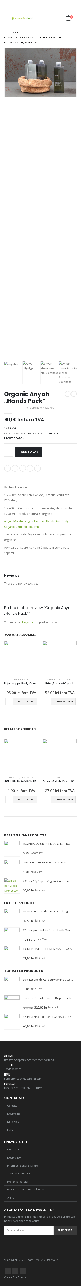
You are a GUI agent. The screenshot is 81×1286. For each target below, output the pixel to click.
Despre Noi (14, 1157)
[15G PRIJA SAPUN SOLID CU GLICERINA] (12, 849)
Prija (22, 777)
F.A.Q (10, 1130)
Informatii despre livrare (22, 1165)
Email (37, 468)
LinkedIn (22, 468)
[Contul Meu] (48, 18)
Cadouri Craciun (31, 433)
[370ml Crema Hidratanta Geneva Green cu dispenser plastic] (12, 1022)
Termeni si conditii (18, 1173)
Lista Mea (13, 1121)
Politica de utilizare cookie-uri (25, 1189)
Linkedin (23, 1271)
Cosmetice (51, 433)
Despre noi (14, 1114)
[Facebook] (68, 4)
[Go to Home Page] (5, 32)
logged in (28, 622)
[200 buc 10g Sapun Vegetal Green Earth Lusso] (12, 886)
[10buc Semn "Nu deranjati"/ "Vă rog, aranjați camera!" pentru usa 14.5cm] (12, 916)
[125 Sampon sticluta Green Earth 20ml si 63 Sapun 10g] (12, 935)
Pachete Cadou (14, 438)
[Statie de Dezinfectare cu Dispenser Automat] (12, 1003)
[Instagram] (74, 4)
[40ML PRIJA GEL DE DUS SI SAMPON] (12, 867)
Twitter (15, 468)
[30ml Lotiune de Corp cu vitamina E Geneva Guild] (12, 984)
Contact (12, 1105)
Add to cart (30, 452)
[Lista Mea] (58, 18)
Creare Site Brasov (15, 1277)
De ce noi (13, 1149)
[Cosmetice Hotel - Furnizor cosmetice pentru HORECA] (22, 18)
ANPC (10, 1197)
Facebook (7, 468)
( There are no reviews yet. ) (39, 407)
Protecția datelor (17, 1181)
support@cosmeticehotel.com (23, 1078)
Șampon (29, 777)
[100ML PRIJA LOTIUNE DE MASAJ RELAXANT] (12, 953)
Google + (30, 468)
